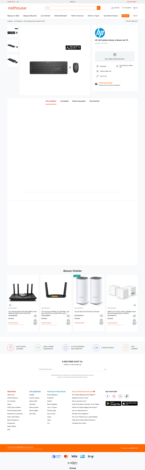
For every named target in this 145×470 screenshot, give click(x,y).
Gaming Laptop (51, 410)
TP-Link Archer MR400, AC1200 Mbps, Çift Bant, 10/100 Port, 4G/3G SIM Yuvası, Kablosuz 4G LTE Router (55, 312)
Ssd (48, 423)
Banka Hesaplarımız (13, 420)
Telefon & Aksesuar (77, 16)
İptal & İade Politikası (13, 417)
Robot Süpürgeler (52, 404)
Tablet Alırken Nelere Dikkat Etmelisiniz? (83, 420)
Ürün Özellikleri (51, 101)
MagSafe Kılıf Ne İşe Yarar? (80, 398)
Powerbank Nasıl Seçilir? (79, 423)
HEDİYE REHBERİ (131, 1)
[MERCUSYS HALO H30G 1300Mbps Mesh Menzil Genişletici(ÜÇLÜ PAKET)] (122, 290)
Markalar (125, 16)
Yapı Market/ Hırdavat (110, 16)
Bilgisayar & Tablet (13, 16)
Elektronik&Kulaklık (60, 16)
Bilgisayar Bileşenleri (30, 16)
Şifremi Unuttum (34, 407)
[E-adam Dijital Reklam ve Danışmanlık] (72, 463)
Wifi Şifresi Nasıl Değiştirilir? (80, 413)
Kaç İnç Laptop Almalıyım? (80, 410)
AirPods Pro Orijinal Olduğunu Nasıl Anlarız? (85, 407)
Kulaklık (49, 401)
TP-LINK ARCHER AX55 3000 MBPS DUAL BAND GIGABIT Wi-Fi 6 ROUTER (22, 312)
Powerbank (50, 398)
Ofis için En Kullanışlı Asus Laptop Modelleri (85, 417)
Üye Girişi (116, 7)
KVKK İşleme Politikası (14, 407)
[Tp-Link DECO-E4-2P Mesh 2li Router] (89, 290)
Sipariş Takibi (33, 401)
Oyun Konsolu (51, 413)
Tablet (49, 420)
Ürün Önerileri (94, 101)
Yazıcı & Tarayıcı (52, 407)
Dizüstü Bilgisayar (52, 395)
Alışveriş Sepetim (34, 398)
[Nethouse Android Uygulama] (113, 403)
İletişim (9, 404)
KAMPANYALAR (11, 1)
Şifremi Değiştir (33, 410)
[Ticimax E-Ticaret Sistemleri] (72, 468)
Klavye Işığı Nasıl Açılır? (79, 401)
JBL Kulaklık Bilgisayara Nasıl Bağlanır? (83, 395)
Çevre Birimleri (45, 16)
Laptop (49, 417)
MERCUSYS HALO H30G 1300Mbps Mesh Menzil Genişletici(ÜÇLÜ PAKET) (122, 312)
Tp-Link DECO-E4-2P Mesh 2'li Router (86, 311)
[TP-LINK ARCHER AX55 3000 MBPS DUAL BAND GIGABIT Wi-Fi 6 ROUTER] (22, 290)
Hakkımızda (10, 395)
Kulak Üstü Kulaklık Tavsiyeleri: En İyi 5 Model (85, 404)
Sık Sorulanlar (11, 401)
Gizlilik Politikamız (12, 398)
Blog (135, 16)
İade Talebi (32, 413)
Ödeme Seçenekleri (79, 101)
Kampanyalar (11, 423)
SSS (18, 1)
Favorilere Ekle (35, 316)
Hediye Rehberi (11, 426)
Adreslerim (32, 404)
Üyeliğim (31, 395)
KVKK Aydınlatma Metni (14, 410)
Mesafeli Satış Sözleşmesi (15, 413)
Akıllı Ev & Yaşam (93, 16)
